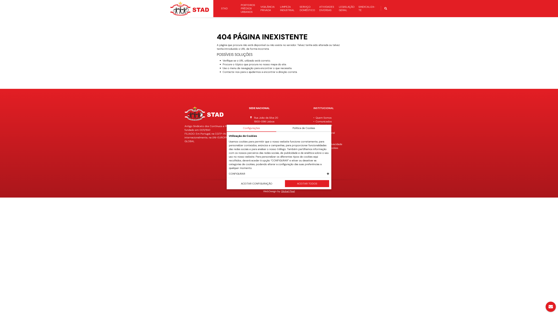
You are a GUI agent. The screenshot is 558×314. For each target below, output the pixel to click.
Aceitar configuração (256, 183)
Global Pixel (288, 191)
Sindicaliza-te (366, 8)
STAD (224, 8)
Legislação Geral (347, 8)
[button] (279, 174)
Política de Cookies (304, 128)
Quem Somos (324, 117)
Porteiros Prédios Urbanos (248, 8)
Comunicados (324, 121)
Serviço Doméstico (307, 8)
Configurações (251, 128)
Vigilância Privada (267, 8)
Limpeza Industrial (287, 8)
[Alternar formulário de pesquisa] (385, 8)
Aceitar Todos (307, 183)
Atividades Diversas (326, 8)
